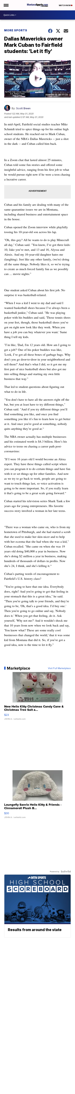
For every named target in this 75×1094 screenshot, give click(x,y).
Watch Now (65, 5)
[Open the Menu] (6, 5)
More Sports (15, 30)
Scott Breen (23, 108)
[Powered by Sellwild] (66, 871)
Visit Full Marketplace (59, 668)
